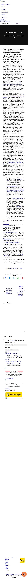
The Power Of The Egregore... (14, 356)
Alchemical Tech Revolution (12, 353)
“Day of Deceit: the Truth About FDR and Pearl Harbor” (13, 96)
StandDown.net (7, 227)
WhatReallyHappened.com (10, 232)
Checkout (7, 21)
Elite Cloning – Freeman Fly (14, 363)
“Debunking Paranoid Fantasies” (11, 242)
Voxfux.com (6, 220)
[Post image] (7, 310)
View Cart (2, 21)
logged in (12, 340)
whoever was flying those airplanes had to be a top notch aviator (15, 190)
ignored (19, 206)
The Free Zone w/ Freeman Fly (13, 361)
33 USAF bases (15, 204)
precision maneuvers (12, 186)
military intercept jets (17, 198)
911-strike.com (7, 238)
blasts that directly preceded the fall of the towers (12, 83)
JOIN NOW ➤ (9, 378)
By (10, 268)
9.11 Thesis (6, 224)
